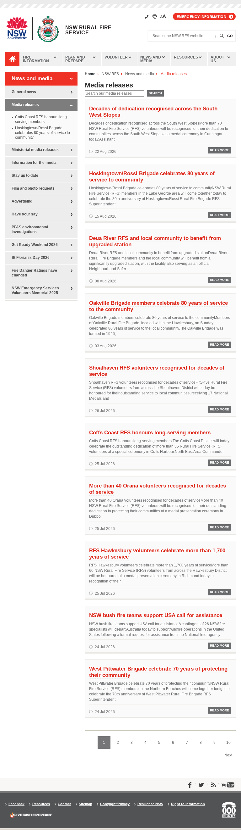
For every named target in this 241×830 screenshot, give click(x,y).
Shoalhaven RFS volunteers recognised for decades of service (156, 371)
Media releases (173, 74)
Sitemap (85, 804)
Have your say (25, 214)
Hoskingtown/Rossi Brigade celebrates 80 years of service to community (152, 176)
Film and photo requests (33, 188)
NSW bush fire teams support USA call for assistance (155, 615)
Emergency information (201, 17)
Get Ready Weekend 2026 (35, 244)
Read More (219, 150)
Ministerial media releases (35, 150)
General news (24, 92)
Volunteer (116, 57)
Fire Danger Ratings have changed (34, 272)
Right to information (188, 804)
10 (228, 742)
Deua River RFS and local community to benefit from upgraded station (155, 241)
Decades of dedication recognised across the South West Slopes (153, 112)
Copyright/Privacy (115, 804)
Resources (186, 57)
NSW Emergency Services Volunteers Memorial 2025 (35, 290)
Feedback (16, 804)
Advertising (22, 201)
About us (217, 59)
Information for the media (34, 162)
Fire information (36, 59)
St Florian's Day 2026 (31, 257)
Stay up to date (25, 175)
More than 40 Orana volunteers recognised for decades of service (157, 489)
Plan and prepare (75, 59)
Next (228, 755)
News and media (150, 59)
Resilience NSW (150, 804)
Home (90, 74)
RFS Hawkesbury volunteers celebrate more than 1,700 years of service (157, 554)
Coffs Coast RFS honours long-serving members (150, 432)
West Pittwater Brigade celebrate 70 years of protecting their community (158, 672)
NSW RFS (110, 74)
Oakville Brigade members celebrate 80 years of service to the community (158, 306)
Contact (64, 804)
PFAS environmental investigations (30, 229)
